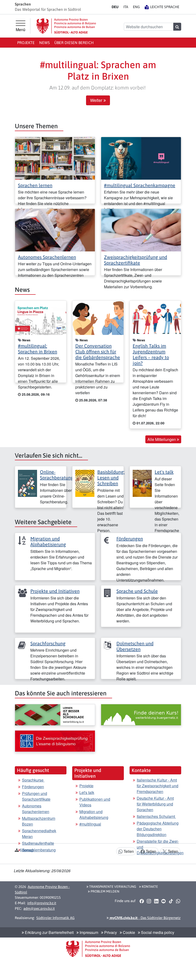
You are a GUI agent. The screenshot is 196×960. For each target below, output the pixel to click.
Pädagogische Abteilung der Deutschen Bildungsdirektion (158, 828)
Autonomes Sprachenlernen (47, 257)
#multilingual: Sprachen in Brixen (37, 348)
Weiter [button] (96, 100)
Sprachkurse (33, 780)
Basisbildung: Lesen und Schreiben (111, 477)
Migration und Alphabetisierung (48, 541)
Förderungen (129, 538)
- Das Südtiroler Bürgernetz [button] (144, 918)
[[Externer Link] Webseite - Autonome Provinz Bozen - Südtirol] (66, 26)
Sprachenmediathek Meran (39, 833)
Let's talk (164, 472)
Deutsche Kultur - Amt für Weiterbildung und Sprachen (155, 803)
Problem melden (104, 891)
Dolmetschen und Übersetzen (134, 646)
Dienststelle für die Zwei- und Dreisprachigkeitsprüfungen (160, 846)
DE (115, 7)
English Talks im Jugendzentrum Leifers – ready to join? (151, 354)
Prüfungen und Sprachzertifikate (36, 796)
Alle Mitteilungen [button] (162, 439)
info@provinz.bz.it (41, 903)
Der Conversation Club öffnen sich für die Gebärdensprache (97, 351)
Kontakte (149, 886)
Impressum (88, 932)
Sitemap (27, 850)
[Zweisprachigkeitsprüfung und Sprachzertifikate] (141, 229)
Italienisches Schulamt (156, 816)
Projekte (26, 42)
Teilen (128, 851)
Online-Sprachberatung (56, 474)
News (44, 42)
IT (125, 7)
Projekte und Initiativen (55, 591)
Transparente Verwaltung (112, 886)
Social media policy (157, 932)
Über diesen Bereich (74, 42)
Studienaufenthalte (38, 843)
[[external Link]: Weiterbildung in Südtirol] (55, 714)
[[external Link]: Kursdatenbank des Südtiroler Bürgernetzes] (141, 714)
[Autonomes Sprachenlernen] (55, 229)
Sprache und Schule (137, 591)
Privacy (110, 932)
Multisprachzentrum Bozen (38, 821)
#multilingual (90, 824)
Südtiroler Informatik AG (55, 918)
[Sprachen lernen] (55, 158)
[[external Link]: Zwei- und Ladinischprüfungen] (55, 741)
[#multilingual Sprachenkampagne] (141, 158)
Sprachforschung (47, 643)
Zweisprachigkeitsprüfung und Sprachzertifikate (135, 260)
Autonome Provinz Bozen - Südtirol (42, 889)
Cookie (128, 932)
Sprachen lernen (35, 185)
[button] (142, 901)
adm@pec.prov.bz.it (39, 908)
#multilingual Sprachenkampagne (139, 185)
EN (136, 7)
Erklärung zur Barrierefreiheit (49, 932)
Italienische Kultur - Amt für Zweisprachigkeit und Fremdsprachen (157, 785)
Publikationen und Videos (94, 802)
